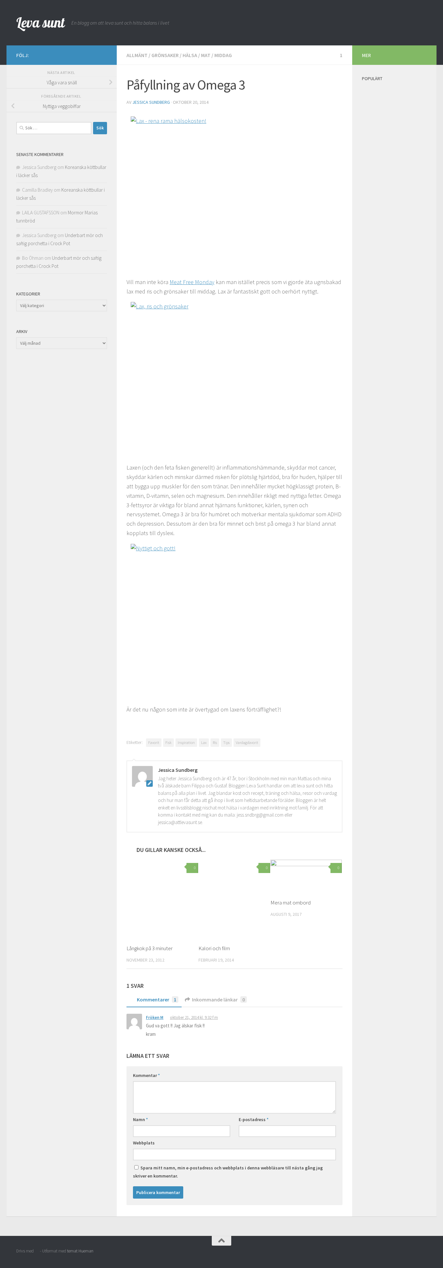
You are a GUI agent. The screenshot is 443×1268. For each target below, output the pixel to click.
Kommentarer (156, 999)
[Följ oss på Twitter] (103, 55)
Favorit (153, 742)
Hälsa (190, 55)
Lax (204, 742)
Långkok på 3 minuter (149, 948)
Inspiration (186, 742)
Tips (226, 742)
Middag (223, 55)
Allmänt (137, 55)
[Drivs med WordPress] (37, 1251)
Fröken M (154, 1017)
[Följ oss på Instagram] (82, 55)
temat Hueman (80, 1251)
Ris (215, 742)
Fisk (168, 742)
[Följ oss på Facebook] (93, 55)
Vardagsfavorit (247, 742)
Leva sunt (40, 22)
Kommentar (146, 1075)
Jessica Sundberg (151, 102)
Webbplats (144, 1143)
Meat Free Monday (192, 282)
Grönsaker (165, 55)
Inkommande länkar (218, 999)
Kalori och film (214, 948)
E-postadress (254, 1119)
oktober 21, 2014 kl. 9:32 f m (194, 1017)
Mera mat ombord (290, 902)
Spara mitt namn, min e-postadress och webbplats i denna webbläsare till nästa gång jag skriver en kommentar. (228, 1172)
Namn (140, 1119)
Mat (205, 55)
